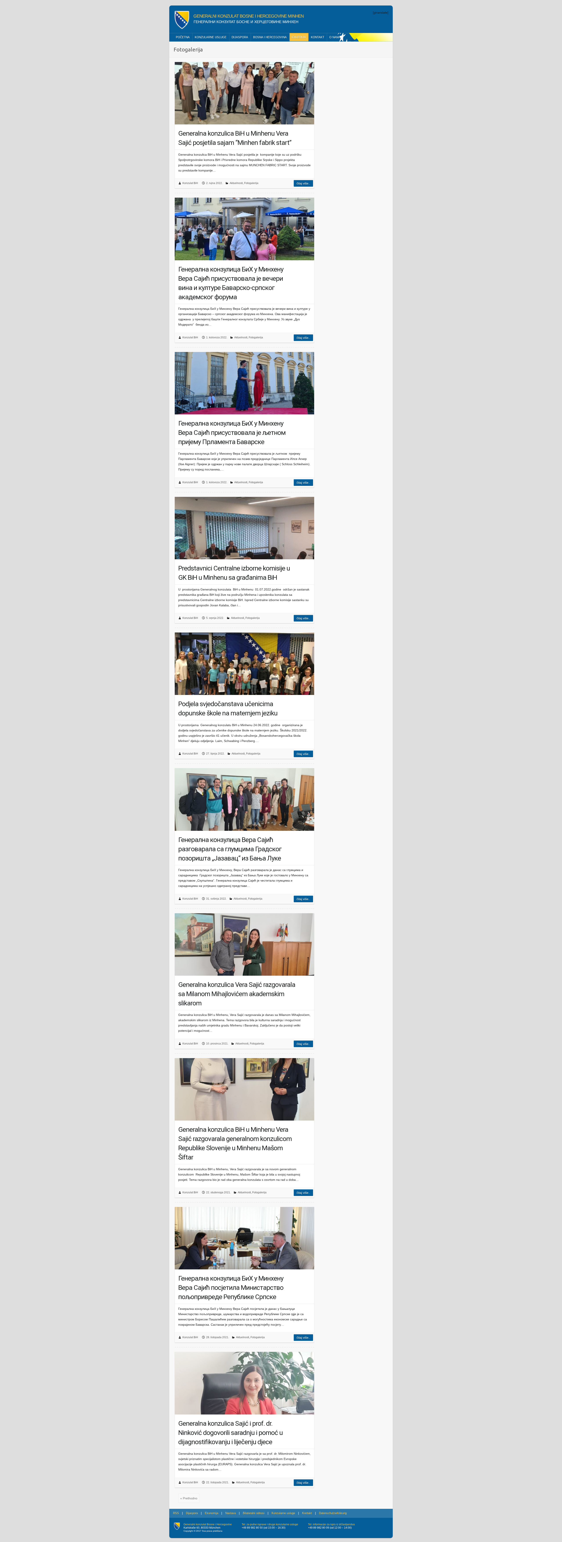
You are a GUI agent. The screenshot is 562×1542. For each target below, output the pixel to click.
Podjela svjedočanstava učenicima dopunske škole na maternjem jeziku (227, 708)
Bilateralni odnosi (254, 1513)
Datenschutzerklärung (333, 1513)
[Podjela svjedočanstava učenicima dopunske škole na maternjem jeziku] (244, 663)
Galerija (299, 37)
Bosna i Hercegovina (270, 37)
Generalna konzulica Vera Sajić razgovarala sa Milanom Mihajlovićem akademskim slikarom (236, 994)
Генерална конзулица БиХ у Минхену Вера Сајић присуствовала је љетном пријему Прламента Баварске (232, 432)
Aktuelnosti (236, 183)
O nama (335, 37)
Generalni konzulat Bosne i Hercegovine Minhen (248, 16)
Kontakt (317, 37)
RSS (176, 1513)
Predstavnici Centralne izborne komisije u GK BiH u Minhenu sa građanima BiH (234, 572)
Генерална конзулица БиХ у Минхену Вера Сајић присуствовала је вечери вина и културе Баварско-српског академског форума (230, 283)
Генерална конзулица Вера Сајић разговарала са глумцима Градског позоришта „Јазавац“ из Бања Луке (230, 849)
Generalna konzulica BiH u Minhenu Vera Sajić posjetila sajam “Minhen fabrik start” (234, 137)
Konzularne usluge (211, 37)
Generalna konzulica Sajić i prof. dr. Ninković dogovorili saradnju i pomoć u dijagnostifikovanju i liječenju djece (230, 1433)
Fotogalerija (251, 183)
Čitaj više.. (303, 183)
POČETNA (183, 37)
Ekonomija (211, 1513)
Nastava (230, 1513)
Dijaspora (240, 37)
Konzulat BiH (190, 183)
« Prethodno (188, 1498)
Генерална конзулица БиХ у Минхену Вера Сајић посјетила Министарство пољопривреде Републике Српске (230, 1287)
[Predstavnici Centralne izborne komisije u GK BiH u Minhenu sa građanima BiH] (244, 528)
